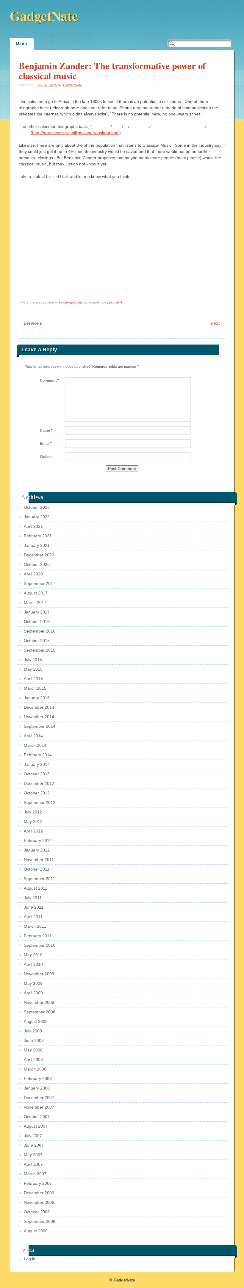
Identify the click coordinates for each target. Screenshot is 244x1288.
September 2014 (39, 726)
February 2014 (38, 754)
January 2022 (37, 516)
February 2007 (38, 1183)
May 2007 (33, 1154)
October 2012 (37, 793)
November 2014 (39, 716)
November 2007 (39, 1107)
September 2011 (39, 878)
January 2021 (37, 545)
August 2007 (36, 1126)
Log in (29, 1258)
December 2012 (39, 783)
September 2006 (39, 1221)
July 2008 (33, 1031)
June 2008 (34, 1040)
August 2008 (36, 1021)
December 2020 (39, 555)
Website (47, 457)
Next (218, 323)
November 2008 (39, 1002)
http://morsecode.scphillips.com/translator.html (75, 132)
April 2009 (33, 992)
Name (46, 430)
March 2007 (35, 1173)
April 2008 (33, 1059)
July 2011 (33, 897)
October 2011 (36, 869)
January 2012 (37, 850)
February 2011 (37, 935)
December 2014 (39, 707)
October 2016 (37, 621)
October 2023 (37, 507)
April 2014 (33, 735)
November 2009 (39, 973)
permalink (115, 302)
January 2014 (37, 764)
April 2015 (33, 678)
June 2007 (34, 1145)
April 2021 (33, 526)
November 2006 (39, 1202)
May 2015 (33, 669)
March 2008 (35, 1069)
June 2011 (33, 907)
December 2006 (39, 1192)
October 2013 (37, 773)
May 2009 (33, 983)
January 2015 (37, 697)
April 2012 (33, 831)
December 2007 (39, 1097)
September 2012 (39, 802)
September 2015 (39, 650)
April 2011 (33, 916)
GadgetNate (44, 15)
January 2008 (37, 1088)
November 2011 (39, 859)
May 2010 (33, 954)
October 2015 (37, 640)
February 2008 (38, 1078)
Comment (49, 380)
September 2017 (39, 583)
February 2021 (38, 535)
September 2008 (39, 1012)
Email (46, 444)
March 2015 (35, 688)
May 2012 (33, 821)
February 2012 (38, 840)
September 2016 (39, 631)
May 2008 (33, 1050)
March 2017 (35, 602)
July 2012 (33, 812)
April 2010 (33, 964)
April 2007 (33, 1164)
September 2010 (39, 945)
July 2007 (33, 1135)
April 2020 (33, 574)
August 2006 (36, 1230)
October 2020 (37, 564)
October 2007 (37, 1116)
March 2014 (35, 745)
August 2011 (35, 888)
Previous (30, 323)
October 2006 (37, 1211)
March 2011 (35, 926)
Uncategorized (70, 302)
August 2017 (36, 593)
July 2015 (33, 659)
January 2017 (37, 612)
